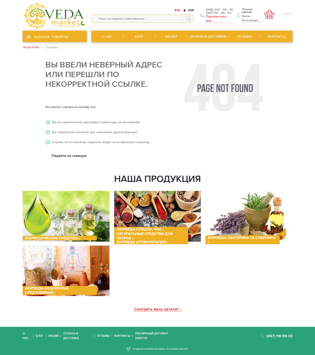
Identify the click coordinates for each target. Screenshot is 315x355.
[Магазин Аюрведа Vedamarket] (55, 15)
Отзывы (103, 335)
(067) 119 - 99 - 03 (218, 12)
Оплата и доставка (71, 336)
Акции (53, 335)
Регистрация (250, 20)
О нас (26, 336)
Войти (246, 16)
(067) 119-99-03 (279, 336)
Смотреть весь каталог (157, 309)
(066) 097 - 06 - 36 (219, 9)
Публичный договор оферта (151, 336)
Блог (40, 335)
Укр (191, 10)
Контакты (122, 335)
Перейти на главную (69, 155)
